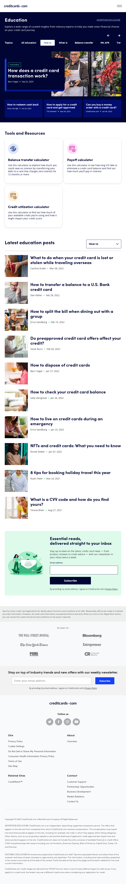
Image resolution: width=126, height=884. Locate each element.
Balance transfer (84, 42)
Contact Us (72, 801)
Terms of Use (15, 761)
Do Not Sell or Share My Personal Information (32, 751)
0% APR (105, 42)
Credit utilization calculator (28, 207)
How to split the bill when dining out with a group (71, 313)
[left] (108, 35)
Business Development (79, 791)
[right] (119, 35)
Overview (72, 741)
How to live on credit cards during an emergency (66, 421)
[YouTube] (76, 721)
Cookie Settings (16, 746)
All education (28, 42)
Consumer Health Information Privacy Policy (31, 756)
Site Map (13, 766)
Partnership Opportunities (80, 786)
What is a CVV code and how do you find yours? (69, 501)
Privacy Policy (111, 589)
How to (47, 42)
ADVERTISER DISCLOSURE (108, 20)
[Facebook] (58, 721)
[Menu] (119, 6)
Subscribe (70, 580)
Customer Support (76, 781)
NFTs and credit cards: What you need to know (75, 445)
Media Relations (75, 796)
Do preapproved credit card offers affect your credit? (75, 340)
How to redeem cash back (23, 104)
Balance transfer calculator (28, 160)
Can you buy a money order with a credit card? (101, 106)
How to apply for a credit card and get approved (62, 106)
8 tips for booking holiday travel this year (70, 472)
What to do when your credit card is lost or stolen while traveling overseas (71, 260)
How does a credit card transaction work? (33, 72)
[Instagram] (67, 721)
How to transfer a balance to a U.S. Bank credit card (70, 287)
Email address (56, 562)
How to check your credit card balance (68, 391)
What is (63, 42)
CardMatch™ (15, 781)
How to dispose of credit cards (60, 364)
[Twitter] (49, 721)
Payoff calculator (80, 160)
